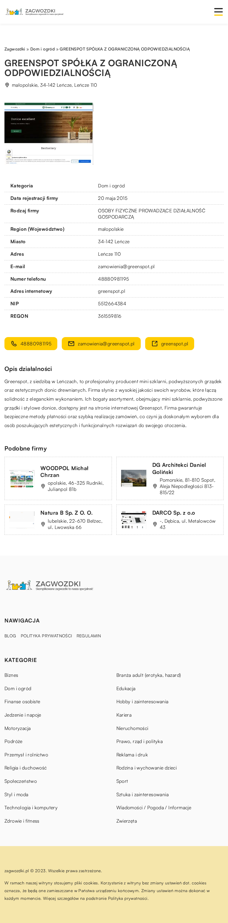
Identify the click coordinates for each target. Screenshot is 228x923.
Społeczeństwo (20, 781)
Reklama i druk (132, 755)
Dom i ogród (111, 186)
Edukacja (126, 688)
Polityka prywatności (46, 635)
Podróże (13, 741)
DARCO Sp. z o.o (173, 512)
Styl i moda (16, 794)
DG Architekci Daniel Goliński (179, 468)
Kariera (124, 715)
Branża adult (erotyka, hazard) (148, 675)
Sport (122, 781)
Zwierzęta (126, 821)
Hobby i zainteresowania (142, 701)
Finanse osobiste (22, 701)
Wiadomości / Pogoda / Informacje (153, 807)
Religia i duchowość (25, 768)
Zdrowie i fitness (21, 821)
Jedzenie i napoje (22, 715)
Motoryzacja (17, 728)
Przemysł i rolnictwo (26, 755)
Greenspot (15, 381)
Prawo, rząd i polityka (139, 741)
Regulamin (89, 635)
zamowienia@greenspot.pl (126, 266)
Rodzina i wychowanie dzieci (146, 768)
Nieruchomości (132, 728)
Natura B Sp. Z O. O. (66, 512)
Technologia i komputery (31, 807)
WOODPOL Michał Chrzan (64, 471)
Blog (10, 635)
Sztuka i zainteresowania (142, 794)
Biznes (11, 675)
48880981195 (113, 279)
